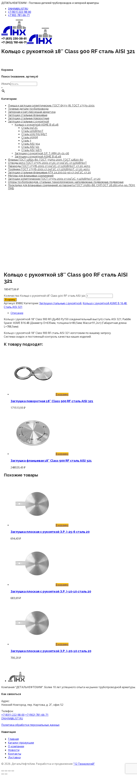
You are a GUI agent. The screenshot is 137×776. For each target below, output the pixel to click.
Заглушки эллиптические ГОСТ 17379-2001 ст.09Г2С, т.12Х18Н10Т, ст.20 (54, 178)
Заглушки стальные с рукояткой (28, 121)
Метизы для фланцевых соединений (30, 175)
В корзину (10, 299)
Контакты (14, 754)
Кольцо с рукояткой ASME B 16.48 (36, 124)
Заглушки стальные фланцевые (27, 115)
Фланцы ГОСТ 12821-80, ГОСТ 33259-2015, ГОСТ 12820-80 (45, 159)
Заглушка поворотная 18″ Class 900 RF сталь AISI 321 (52, 401)
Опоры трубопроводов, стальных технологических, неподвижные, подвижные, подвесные (65, 182)
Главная (13, 739)
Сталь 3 (26, 140)
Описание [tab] (17, 313)
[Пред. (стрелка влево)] (2, 773)
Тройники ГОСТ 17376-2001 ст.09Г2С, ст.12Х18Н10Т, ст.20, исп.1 (49, 169)
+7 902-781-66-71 (19, 15)
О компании (16, 746)
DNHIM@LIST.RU (18, 8)
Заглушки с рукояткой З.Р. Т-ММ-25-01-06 (42, 153)
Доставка (14, 757)
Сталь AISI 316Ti (31, 150)
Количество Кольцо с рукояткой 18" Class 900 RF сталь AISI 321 (44, 295)
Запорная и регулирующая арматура (31, 112)
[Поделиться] (9, 770)
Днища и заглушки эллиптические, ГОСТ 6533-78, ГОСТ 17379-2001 (51, 105)
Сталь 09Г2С (29, 127)
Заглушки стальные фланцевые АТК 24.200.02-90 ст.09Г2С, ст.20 (49, 172)
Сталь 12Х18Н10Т (32, 131)
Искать (5, 83)
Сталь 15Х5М (29, 137)
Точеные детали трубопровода (28, 108)
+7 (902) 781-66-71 (36, 715)
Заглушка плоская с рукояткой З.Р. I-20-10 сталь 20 (51, 651)
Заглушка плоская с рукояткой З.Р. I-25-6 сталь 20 (50, 531)
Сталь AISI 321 (30, 147)
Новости (13, 750)
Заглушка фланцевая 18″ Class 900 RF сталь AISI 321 (51, 460)
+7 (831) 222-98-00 (19, 12)
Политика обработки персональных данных (30, 725)
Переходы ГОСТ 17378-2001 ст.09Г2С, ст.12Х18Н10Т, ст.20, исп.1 (49, 166)
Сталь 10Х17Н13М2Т (34, 134)
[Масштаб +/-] (2, 770)
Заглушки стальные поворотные (28, 118)
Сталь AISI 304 (30, 143)
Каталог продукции (21, 742)
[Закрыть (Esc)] (12, 770)
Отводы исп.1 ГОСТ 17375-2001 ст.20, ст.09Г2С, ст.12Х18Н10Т (47, 163)
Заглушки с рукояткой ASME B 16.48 (38, 156)
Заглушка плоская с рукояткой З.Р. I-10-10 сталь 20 (51, 591)
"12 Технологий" (84, 764)
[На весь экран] (6, 770)
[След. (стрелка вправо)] (6, 773)
